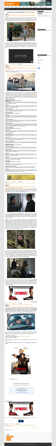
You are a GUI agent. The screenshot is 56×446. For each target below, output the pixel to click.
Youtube (44, 1)
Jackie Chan (24, 65)
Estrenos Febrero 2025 (18, 65)
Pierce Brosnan (27, 304)
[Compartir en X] (19, 64)
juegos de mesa (8, 439)
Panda (34, 65)
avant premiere (11, 425)
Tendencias (40, 6)
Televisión (16, 6)
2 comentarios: (11, 423)
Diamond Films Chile (26, 336)
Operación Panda (29, 65)
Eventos (27, 6)
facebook (19, 418)
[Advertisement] (44, 21)
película (21, 304)
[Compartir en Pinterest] (21, 64)
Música (31, 6)
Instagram (41, 1)
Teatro (23, 6)
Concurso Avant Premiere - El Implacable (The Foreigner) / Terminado (19, 307)
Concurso (15, 425)
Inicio (6, 6)
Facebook (43, 1)
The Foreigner (10, 426)
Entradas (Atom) (12, 429)
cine (9, 65)
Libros (20, 6)
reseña (32, 304)
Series (12, 6)
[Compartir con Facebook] (20, 64)
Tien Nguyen (32, 444)
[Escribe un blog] (16, 423)
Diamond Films (12, 304)
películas (23, 304)
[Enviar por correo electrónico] (18, 64)
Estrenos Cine (12, 65)
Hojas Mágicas (9, 4)
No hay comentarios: (13, 181)
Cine (9, 6)
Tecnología (45, 6)
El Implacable (26, 425)
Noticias (7, 9)
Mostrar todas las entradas (30, 12)
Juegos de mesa (35, 6)
